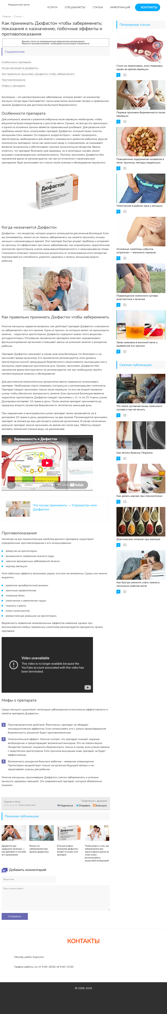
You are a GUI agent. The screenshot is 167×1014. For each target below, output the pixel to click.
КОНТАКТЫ (148, 7)
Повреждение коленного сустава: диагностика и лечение (137, 297)
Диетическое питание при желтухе (138, 539)
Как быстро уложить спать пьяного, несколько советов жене (138, 584)
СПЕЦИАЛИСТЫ (74, 7)
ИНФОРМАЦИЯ (120, 7)
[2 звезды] (8, 805)
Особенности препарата (16, 62)
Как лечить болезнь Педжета (134, 453)
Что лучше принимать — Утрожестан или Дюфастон (65, 507)
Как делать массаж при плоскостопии (139, 496)
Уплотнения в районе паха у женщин (139, 206)
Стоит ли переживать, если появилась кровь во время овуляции (139, 67)
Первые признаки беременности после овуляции (140, 114)
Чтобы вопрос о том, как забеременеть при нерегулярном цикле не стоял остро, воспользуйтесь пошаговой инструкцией (97, 853)
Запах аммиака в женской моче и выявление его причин (137, 344)
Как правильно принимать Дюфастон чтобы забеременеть (38, 74)
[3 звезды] (11, 805)
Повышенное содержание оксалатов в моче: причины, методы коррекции (140, 160)
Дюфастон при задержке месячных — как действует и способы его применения (14, 850)
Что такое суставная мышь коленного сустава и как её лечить (139, 407)
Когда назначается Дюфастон (20, 68)
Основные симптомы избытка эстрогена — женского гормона (136, 250)
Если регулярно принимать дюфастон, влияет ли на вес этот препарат (67, 850)
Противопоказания (13, 80)
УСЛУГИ (51, 7)
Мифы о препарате (13, 86)
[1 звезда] (5, 805)
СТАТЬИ (97, 7)
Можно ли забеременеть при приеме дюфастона (39, 849)
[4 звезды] (13, 805)
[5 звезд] (16, 805)
